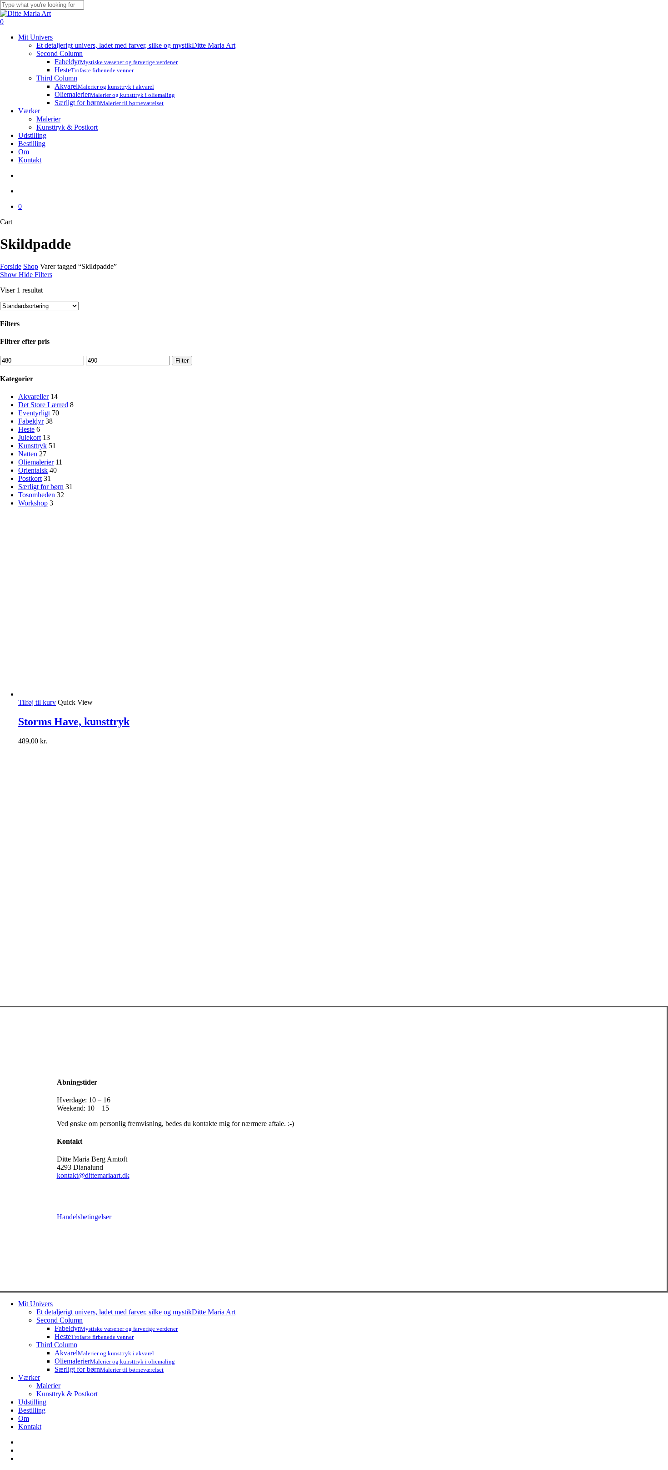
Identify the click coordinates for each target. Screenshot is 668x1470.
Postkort (30, 478)
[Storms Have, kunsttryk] (86, 694)
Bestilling (31, 1410)
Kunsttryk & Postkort (67, 1394)
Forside (10, 266)
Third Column (56, 1345)
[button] (37, 702)
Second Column (59, 1320)
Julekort (29, 437)
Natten (27, 454)
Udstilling (32, 1402)
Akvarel (104, 1353)
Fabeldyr (31, 421)
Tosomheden (36, 495)
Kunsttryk (32, 446)
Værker (29, 1377)
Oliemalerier (36, 462)
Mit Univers (35, 1304)
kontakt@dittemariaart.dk (93, 1175)
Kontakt (29, 1426)
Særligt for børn (41, 486)
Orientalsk (33, 470)
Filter (182, 360)
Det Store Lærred (43, 405)
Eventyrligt (34, 413)
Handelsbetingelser (84, 1217)
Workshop (33, 503)
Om (23, 1418)
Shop (30, 266)
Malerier (48, 1385)
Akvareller (33, 396)
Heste (26, 429)
